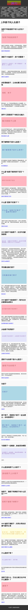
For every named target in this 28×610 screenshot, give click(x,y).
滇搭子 (3, 602)
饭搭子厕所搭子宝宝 (6, 196)
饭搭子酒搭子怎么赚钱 (6, 547)
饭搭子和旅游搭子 (5, 50)
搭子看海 (7, 15)
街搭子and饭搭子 (5, 261)
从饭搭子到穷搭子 (5, 353)
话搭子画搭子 (7, 10)
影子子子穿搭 (17, 11)
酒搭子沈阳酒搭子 (11, 8)
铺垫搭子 (18, 14)
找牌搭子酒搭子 (20, 15)
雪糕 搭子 (3, 108)
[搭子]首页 (4, 7)
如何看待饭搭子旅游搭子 (7, 323)
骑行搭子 (3, 293)
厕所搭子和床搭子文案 (16, 13)
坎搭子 (3, 409)
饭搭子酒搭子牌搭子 (6, 517)
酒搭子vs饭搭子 (5, 76)
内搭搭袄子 (15, 10)
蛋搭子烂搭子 (4, 226)
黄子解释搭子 (4, 165)
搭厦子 (13, 15)
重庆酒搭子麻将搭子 (14, 7)
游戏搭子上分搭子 (5, 485)
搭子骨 (3, 571)
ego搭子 (12, 14)
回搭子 (10, 11)
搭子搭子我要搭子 (5, 439)
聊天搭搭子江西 (5, 135)
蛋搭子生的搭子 (5, 377)
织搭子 (22, 7)
